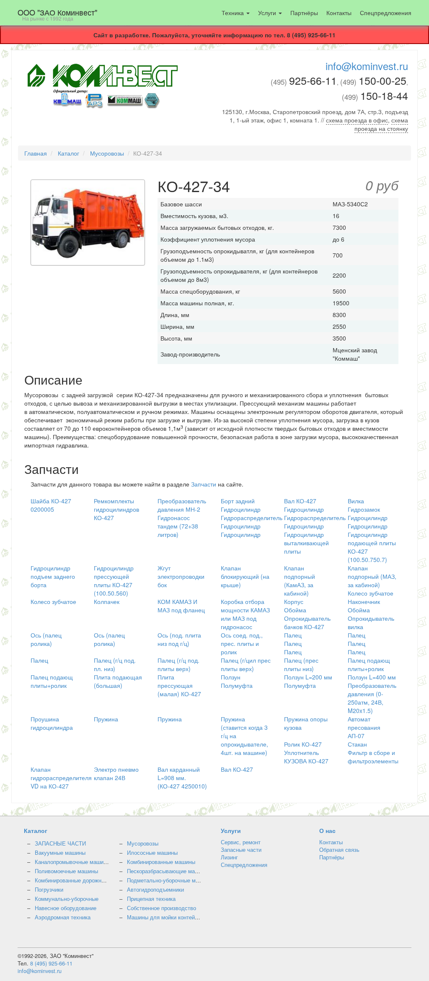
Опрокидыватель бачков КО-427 (307, 622)
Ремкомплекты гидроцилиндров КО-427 (116, 509)
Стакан (357, 744)
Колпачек (106, 601)
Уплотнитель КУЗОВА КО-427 (306, 756)
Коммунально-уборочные (66, 899)
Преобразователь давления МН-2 (182, 505)
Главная (35, 153)
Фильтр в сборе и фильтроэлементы (373, 756)
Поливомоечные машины (66, 871)
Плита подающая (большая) (118, 681)
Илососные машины (152, 852)
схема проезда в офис (357, 120)
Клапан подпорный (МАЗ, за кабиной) (372, 576)
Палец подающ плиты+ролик (369, 664)
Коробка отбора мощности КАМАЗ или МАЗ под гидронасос (245, 614)
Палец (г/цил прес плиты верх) (246, 664)
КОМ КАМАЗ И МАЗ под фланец (181, 605)
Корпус (293, 601)
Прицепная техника (151, 899)
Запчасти (203, 484)
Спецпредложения (385, 12)
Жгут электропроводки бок (181, 576)
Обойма (295, 610)
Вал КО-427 (300, 501)
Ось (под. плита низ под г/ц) (179, 639)
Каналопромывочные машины (72, 862)
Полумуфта (237, 685)
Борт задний (238, 501)
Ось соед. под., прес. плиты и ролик (242, 643)
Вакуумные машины (60, 852)
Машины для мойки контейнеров (168, 917)
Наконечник (364, 601)
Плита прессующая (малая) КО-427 (179, 685)
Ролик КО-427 (303, 744)
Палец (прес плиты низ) (301, 664)
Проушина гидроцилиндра (52, 723)
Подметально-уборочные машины (169, 880)
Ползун (230, 677)
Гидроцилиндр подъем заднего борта (53, 576)
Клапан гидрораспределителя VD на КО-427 (61, 777)
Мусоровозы (107, 153)
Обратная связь (339, 849)
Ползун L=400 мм (372, 677)
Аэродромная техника (62, 917)
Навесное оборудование (65, 908)
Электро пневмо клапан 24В (116, 773)
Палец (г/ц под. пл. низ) (115, 664)
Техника (234, 12)
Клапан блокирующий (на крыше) (245, 576)
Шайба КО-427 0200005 (51, 505)
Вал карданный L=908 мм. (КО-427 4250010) (182, 777)
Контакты (338, 12)
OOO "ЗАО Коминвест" (57, 14)
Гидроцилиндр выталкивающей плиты (306, 542)
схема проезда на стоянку (381, 124)
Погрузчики (49, 889)
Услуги (268, 12)
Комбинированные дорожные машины (82, 880)
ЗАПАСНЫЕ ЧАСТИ (60, 843)
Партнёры (304, 12)
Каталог (68, 153)
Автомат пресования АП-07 (364, 727)
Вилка (356, 501)
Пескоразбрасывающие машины (168, 871)
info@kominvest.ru (367, 65)
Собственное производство (161, 908)
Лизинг (229, 857)
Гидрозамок (364, 509)
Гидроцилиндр (241, 509)
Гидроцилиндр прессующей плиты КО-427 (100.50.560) (114, 580)
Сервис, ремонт (241, 842)
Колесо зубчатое (370, 593)
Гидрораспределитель (251, 517)
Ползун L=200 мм (308, 677)
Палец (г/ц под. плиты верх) (178, 664)
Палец (293, 635)
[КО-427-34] (87, 223)
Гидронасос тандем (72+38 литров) (178, 526)
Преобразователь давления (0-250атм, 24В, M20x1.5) (372, 698)
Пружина (106, 719)
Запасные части (241, 849)
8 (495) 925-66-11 (51, 963)
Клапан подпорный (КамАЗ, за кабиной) (299, 580)
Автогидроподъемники (155, 889)
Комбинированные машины (161, 862)
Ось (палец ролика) (46, 639)
